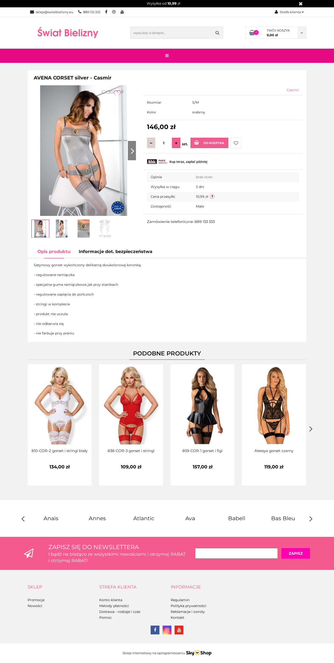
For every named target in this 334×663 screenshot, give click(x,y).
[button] (35, 587)
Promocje (36, 600)
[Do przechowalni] (236, 143)
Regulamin (180, 600)
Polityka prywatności (188, 606)
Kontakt (177, 617)
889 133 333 (91, 12)
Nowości (35, 606)
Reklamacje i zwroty (188, 611)
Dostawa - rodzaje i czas (119, 611)
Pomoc (105, 617)
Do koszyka (213, 143)
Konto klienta (110, 600)
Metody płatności (114, 606)
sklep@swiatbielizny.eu (54, 12)
